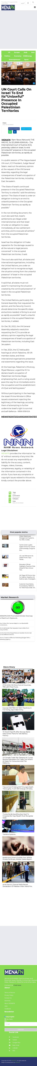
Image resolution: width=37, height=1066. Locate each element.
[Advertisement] (18, 29)
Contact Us (7, 998)
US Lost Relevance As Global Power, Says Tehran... (26, 557)
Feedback (7, 1009)
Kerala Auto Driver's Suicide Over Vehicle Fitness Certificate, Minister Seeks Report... (18, 858)
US (6, 52)
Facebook (15, 1037)
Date (4, 123)
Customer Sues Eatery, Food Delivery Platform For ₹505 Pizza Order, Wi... (27, 585)
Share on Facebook (14, 128)
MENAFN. (14, 1060)
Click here (17, 985)
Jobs (5, 1006)
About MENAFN (9, 1003)
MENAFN (6, 140)
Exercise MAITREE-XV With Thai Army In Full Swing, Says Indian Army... (17, 709)
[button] (28, 3)
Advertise (7, 1000)
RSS (13, 1050)
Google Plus (16, 1042)
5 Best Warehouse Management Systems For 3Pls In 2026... (26, 538)
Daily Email (15, 1045)
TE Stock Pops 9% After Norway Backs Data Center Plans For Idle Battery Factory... (16, 733)
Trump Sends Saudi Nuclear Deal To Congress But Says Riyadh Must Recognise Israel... (18, 816)
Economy (17, 56)
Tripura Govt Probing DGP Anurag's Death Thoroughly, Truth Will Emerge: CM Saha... (18, 788)
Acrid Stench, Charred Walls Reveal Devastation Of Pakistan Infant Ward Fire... (18, 885)
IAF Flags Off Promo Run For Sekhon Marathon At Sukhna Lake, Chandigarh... (27, 577)
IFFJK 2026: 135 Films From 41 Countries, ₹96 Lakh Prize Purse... (17, 686)
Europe (16, 52)
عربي (23, 3)
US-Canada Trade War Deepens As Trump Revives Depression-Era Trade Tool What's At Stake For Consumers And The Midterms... (18, 760)
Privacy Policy (8, 995)
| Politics (6, 56)
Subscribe (21, 1029)
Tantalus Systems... (9, 834)
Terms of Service (9, 992)
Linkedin (15, 1048)
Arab (25, 52)
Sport (25, 59)
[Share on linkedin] (15, 131)
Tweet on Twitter (26, 128)
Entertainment (11, 59)
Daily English (10, 1017)
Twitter (14, 1040)
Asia (32, 52)
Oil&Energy (29, 56)
